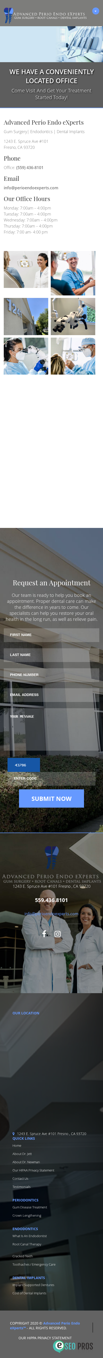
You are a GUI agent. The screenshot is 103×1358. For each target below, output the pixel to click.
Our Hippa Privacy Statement (45, 1338)
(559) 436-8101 (30, 167)
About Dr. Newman (26, 1162)
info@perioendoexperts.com (31, 188)
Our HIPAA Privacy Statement (33, 1170)
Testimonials (21, 1186)
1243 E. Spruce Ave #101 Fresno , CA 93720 (51, 1133)
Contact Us (20, 1178)
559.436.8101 (51, 900)
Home (16, 1145)
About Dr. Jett (22, 1153)
